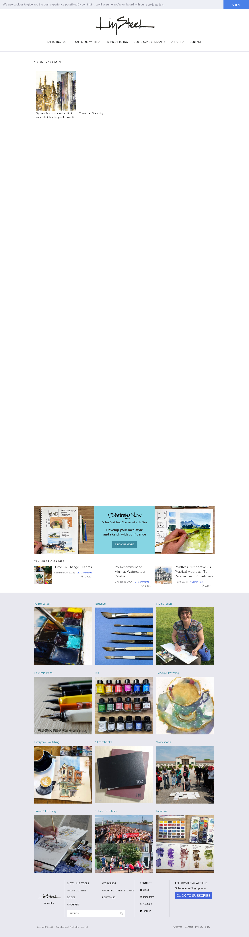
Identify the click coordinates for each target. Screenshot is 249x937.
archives (73, 904)
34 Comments (142, 581)
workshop (109, 883)
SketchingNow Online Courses (189, 108)
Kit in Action (164, 604)
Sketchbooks (103, 742)
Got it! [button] (236, 4)
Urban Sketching (117, 42)
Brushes (100, 604)
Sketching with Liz (87, 42)
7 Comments (196, 581)
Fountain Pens (43, 673)
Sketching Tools (58, 42)
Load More (144, 75)
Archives (177, 927)
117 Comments (84, 572)
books (71, 897)
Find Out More (191, 211)
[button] (121, 913)
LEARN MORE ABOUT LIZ (189, 114)
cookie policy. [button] (155, 4)
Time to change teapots (73, 567)
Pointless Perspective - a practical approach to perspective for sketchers (194, 571)
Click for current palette (185, 148)
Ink (97, 673)
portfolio (109, 897)
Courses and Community (149, 42)
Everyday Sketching (46, 742)
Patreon (146, 911)
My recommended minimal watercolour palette (129, 571)
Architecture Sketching (117, 890)
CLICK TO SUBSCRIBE (193, 895)
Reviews (161, 811)
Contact (196, 42)
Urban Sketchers (106, 811)
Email (146, 890)
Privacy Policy (202, 927)
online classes (76, 890)
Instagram (148, 897)
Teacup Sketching (167, 673)
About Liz (177, 42)
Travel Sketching (45, 811)
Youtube (147, 904)
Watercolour (42, 604)
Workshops (163, 742)
